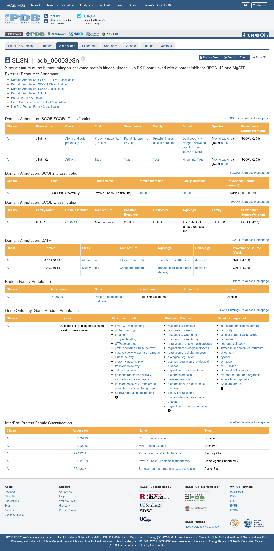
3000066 (188, 193)
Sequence (111, 46)
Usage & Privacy (14, 515)
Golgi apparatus (231, 384)
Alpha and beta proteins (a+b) (75, 140)
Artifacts (70, 159)
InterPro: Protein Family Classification (36, 106)
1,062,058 (89, 16)
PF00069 (57, 296)
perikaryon (227, 339)
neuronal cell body (233, 343)
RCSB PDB (16, 5)
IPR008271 (80, 468)
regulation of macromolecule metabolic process (186, 372)
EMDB (234, 510)
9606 (224, 143)
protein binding (125, 330)
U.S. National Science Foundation (82, 537)
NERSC (114, 545)
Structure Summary (21, 46)
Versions (166, 46)
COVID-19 (164, 5)
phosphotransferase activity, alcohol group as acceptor (133, 377)
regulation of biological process (188, 348)
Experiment (89, 46)
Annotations (67, 46)
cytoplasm (227, 352)
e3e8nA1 (71, 222)
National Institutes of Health (107, 541)
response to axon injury (183, 339)
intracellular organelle (235, 379)
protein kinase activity (129, 361)
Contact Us (65, 491)
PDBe (233, 496)
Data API (261, 57)
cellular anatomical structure (239, 334)
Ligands (148, 46)
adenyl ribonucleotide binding (134, 392)
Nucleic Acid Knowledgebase (202, 526)
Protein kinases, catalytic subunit (163, 140)
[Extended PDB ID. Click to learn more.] (83, 58)
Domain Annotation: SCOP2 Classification (39, 84)
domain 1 (201, 260)
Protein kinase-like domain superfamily (164, 461)
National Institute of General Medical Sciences (56, 541)
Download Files (236, 57)
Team (8, 505)
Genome (130, 46)
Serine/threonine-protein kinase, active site (167, 468)
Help (245, 5)
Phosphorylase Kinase (173, 260)
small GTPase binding (129, 325)
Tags (98, 159)
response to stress (180, 330)
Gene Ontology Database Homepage (244, 310)
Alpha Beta (89, 260)
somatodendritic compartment (240, 325)
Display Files (210, 57)
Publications (12, 501)
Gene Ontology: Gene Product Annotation (38, 102)
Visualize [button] (67, 5)
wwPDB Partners (241, 487)
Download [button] (103, 5)
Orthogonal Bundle (132, 267)
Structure (46, 46)
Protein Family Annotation (28, 97)
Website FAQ (67, 501)
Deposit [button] (35, 5)
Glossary (64, 505)
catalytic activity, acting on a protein (138, 352)
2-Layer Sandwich (132, 260)
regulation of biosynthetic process (190, 343)
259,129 (55, 16)
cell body (226, 330)
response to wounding (182, 334)
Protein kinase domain (153, 438)
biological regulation (181, 357)
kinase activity (124, 357)
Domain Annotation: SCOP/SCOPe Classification (43, 80)
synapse (226, 361)
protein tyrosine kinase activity (135, 348)
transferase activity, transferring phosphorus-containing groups (135, 386)
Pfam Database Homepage (251, 281)
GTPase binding (125, 343)
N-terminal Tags (192, 159)
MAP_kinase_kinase (152, 445)
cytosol (225, 357)
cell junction (228, 366)
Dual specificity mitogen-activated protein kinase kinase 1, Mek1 (194, 145)
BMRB (234, 505)
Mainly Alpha (90, 267)
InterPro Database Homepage (249, 422)
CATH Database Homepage (250, 240)
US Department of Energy (141, 537)
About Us (10, 491)
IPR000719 (80, 438)
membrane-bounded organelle (241, 375)
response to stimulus (181, 325)
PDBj (233, 501)
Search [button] (51, 5)
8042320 (144, 193)
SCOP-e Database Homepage (249, 118)
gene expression (179, 379)
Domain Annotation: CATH (28, 93)
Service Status (67, 510)
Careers (149, 5)
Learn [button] (120, 5)
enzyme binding (125, 339)
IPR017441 (80, 453)
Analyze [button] (85, 5)
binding (120, 334)
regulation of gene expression (187, 406)
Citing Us (10, 496)
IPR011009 (80, 461)
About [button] (134, 5)
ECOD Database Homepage (250, 201)
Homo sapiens (222, 138)
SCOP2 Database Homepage (249, 172)
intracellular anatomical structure (242, 348)
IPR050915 (80, 445)
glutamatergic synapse (235, 370)
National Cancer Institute (203, 537)
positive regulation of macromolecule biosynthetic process (186, 397)
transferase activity (127, 366)
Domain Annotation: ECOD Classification (38, 89)
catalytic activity (125, 370)
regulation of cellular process (187, 352)
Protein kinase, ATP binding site (160, 453)
